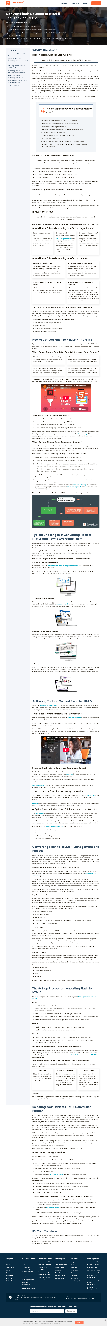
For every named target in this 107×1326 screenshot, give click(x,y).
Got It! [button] (79, 1322)
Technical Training (44, 1277)
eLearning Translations (26, 1283)
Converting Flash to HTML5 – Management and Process (17, 72)
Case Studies (10, 1267)
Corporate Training (93, 1262)
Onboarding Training (44, 1262)
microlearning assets (74, 487)
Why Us (74, 3)
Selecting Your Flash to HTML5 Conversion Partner (17, 82)
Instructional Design (93, 1280)
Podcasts (74, 1273)
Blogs (72, 1262)
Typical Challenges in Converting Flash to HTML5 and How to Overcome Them (18, 61)
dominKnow (58, 1270)
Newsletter (74, 1278)
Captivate (69, 774)
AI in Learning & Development (92, 1276)
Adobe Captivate (38, 785)
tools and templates (53, 1208)
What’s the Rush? (13, 51)
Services (64, 3)
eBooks (73, 1265)
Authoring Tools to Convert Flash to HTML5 (16, 67)
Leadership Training (44, 1265)
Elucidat (57, 1273)
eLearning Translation (94, 1273)
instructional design (80, 485)
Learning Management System (28, 1287)
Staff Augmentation (28, 1280)
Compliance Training (44, 1274)
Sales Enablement (43, 1280)
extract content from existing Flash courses (63, 566)
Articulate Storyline (63, 604)
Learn (84, 3)
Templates (74, 1270)
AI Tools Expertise (29, 1274)
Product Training (43, 1272)
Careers (8, 1273)
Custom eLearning (27, 1262)
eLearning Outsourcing (91, 1283)
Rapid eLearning (27, 1277)
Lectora (35, 803)
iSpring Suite (39, 813)
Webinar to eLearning (27, 1268)
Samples (8, 1265)
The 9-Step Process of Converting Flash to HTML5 (16, 77)
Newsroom (9, 1278)
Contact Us (96, 3)
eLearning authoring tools (48, 706)
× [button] (105, 1320)
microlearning (82, 434)
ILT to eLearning (28, 1265)
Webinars (74, 1267)
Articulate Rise (59, 1262)
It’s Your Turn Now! (13, 86)
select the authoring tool (54, 826)
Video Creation (28, 1271)
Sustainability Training (42, 1268)
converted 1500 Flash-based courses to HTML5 (80, 1055)
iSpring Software (60, 1275)
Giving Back (9, 1275)
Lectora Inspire (90, 795)
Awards (8, 1270)
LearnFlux (74, 1275)
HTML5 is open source (63, 239)
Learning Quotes (76, 1281)
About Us (8, 1262)
